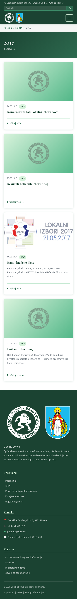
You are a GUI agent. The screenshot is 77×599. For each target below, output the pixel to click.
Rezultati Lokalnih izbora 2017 (27, 184)
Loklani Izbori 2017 (20, 349)
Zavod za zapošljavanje (17, 573)
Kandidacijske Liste (20, 262)
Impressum (10, 480)
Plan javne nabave (14, 496)
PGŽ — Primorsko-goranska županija (23, 557)
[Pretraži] (69, 8)
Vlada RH (10, 562)
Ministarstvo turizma (15, 567)
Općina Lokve (17, 586)
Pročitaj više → (15, 123)
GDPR (8, 486)
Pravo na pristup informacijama (21, 491)
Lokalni (19, 28)
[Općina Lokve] (14, 18)
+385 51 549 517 (56, 2)
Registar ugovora (14, 501)
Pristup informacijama (35, 592)
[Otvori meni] (69, 18)
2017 (22, 106)
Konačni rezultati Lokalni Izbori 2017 (32, 112)
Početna (8, 28)
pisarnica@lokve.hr (16, 531)
